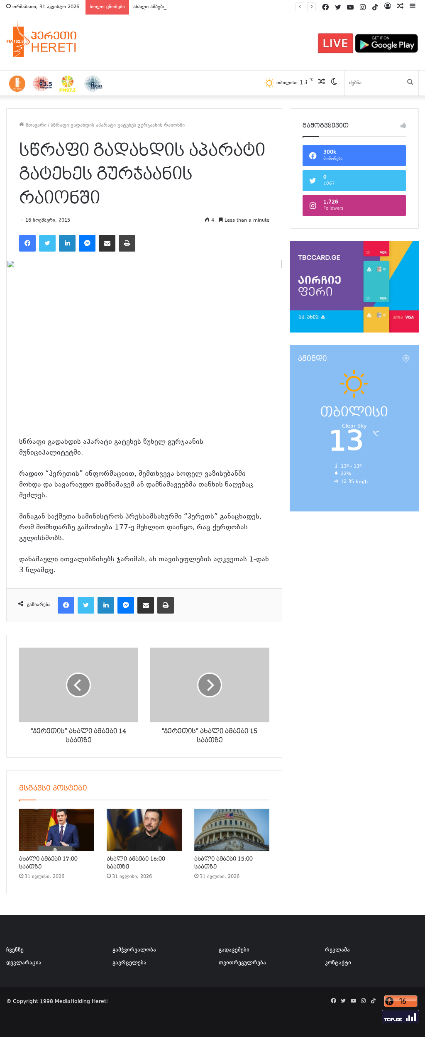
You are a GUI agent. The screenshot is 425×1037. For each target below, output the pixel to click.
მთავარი (35, 125)
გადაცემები (234, 950)
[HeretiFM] (52, 39)
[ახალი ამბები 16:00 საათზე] (144, 830)
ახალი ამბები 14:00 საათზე (166, 7)
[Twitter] (47, 243)
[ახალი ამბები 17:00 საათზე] (56, 830)
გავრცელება (129, 963)
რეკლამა (337, 950)
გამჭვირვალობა (134, 950)
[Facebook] (27, 243)
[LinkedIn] (67, 243)
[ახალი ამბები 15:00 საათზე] (231, 830)
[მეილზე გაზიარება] (107, 243)
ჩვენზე (15, 950)
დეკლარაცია (24, 963)
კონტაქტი (338, 963)
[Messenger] (87, 243)
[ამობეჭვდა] (127, 243)
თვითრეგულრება (242, 963)
